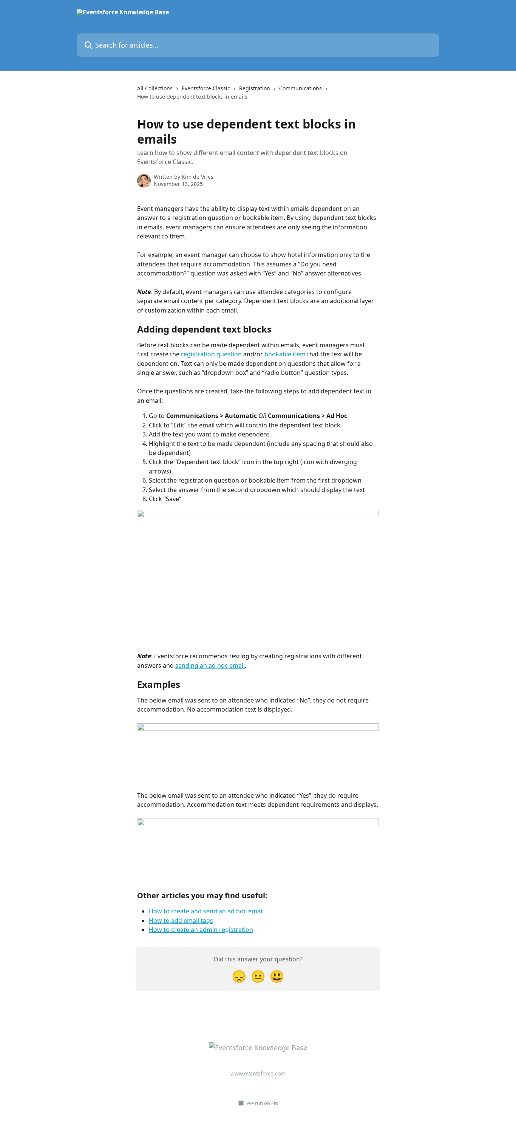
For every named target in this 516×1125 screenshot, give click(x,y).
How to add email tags (181, 920)
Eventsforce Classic (206, 88)
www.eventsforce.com (258, 1073)
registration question (211, 354)
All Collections (155, 88)
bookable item (285, 354)
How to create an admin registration (201, 929)
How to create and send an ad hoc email (206, 911)
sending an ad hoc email (210, 665)
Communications (300, 88)
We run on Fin (262, 1103)
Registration (254, 88)
